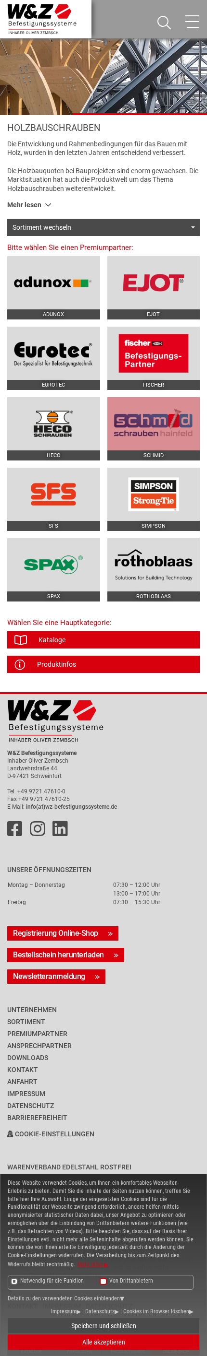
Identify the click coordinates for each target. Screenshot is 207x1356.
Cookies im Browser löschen (156, 1311)
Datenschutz (100, 1311)
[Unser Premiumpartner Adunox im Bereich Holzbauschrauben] (53, 282)
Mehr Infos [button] (91, 1264)
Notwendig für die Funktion (52, 1280)
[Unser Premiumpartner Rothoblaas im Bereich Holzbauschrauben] (153, 564)
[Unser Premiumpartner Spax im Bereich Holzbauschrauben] (53, 564)
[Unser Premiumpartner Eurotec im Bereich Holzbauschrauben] (53, 353)
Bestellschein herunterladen (58, 954)
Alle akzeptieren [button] (103, 1342)
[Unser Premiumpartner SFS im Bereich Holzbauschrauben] (53, 494)
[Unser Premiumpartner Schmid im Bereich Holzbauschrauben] (153, 423)
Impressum (64, 1311)
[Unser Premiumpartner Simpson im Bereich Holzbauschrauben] (153, 494)
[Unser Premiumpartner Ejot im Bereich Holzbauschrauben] (153, 282)
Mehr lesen (24, 205)
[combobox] (103, 227)
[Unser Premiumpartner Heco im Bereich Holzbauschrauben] (53, 423)
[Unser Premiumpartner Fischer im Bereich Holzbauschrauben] (153, 353)
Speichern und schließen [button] (103, 1326)
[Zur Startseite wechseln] (103, 721)
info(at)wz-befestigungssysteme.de (71, 806)
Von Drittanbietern (131, 1280)
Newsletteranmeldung (49, 976)
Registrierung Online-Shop (55, 933)
